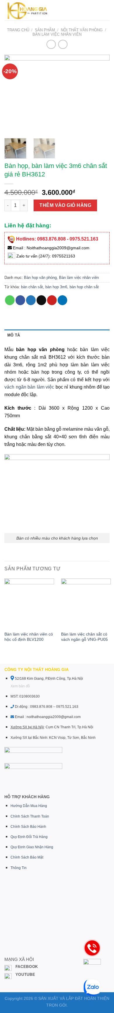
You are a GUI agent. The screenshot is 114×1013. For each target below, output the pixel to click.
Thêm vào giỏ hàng (65, 205)
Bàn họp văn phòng (40, 277)
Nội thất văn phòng (82, 30)
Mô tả (13, 335)
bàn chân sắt (32, 287)
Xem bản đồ (20, 686)
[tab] (57, 335)
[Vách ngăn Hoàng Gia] (26, 10)
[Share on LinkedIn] (62, 300)
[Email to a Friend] (41, 300)
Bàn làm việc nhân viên (57, 34)
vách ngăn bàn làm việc (29, 386)
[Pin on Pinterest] (52, 300)
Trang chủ (18, 30)
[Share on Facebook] (20, 300)
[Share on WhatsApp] (10, 300)
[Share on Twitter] (31, 300)
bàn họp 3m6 (56, 287)
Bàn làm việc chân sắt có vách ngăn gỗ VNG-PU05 (84, 637)
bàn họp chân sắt (84, 287)
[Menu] (64, 10)
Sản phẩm (45, 30)
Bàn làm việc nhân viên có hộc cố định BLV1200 (28, 637)
